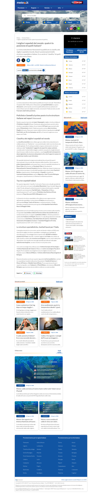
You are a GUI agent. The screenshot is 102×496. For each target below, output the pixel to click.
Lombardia (40, 446)
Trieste (60, 453)
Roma (73, 459)
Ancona (60, 456)
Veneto (39, 449)
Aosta (73, 442)
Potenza (60, 469)
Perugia (60, 459)
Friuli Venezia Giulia (29, 456)
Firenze (74, 456)
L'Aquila (74, 463)
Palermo (60, 473)
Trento (60, 449)
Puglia (38, 466)
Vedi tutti (59, 281)
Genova (60, 446)
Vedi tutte (59, 351)
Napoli (60, 463)
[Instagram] (71, 28)
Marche (39, 453)
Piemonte (26, 442)
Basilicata (26, 469)
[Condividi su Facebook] (18, 61)
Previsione (69, 136)
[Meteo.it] (23, 2)
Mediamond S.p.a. (27, 488)
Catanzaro (75, 469)
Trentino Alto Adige (29, 449)
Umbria (25, 459)
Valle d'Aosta (40, 442)
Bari (73, 466)
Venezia (74, 449)
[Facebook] (67, 28)
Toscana (39, 456)
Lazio (38, 459)
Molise (25, 466)
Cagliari (74, 473)
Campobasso (62, 466)
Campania (26, 463)
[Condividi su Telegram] (28, 61)
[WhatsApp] (78, 28)
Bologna (74, 453)
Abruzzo (39, 463)
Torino (60, 442)
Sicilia (25, 473)
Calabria (39, 469)
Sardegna (39, 473)
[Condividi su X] (23, 61)
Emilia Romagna (27, 453)
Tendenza (20, 385)
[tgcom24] (77, 2)
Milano (74, 446)
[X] (74, 28)
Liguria (25, 446)
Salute (21, 65)
